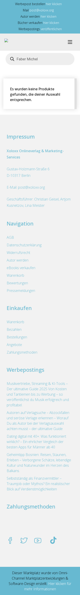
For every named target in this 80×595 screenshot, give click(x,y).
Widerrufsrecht (18, 252)
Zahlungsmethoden (22, 352)
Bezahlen (14, 329)
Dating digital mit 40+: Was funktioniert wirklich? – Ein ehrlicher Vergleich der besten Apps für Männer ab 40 (36, 441)
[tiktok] (53, 541)
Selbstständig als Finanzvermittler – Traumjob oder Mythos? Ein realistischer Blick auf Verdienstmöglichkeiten (38, 484)
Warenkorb (15, 275)
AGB (10, 237)
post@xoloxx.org (42, 10)
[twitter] (24, 541)
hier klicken (54, 4)
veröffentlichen (51, 29)
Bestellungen (17, 337)
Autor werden (17, 260)
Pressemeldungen (21, 290)
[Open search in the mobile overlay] (40, 59)
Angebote (14, 344)
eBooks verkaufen (21, 267)
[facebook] (10, 541)
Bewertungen (17, 283)
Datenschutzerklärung (24, 245)
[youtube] (37, 541)
